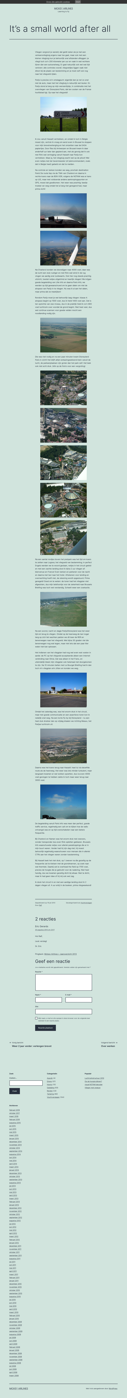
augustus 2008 (15, 1363)
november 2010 (15, 1287)
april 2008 (13, 1372)
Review (50, 1091)
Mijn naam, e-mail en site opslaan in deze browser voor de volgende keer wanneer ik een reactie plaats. (64, 1019)
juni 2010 (12, 1303)
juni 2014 (12, 1157)
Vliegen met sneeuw (93, 1088)
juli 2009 (12, 1338)
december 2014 (15, 1142)
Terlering (50, 1094)
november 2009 (15, 1325)
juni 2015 (12, 1129)
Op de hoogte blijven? (93, 1081)
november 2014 (15, 1145)
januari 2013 (14, 1205)
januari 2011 (14, 1281)
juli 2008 (12, 1366)
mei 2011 (12, 1268)
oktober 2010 (14, 1290)
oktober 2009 (14, 1328)
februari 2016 (14, 1119)
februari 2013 (14, 1202)
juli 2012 (12, 1224)
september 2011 (15, 1255)
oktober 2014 (14, 1148)
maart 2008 (14, 1376)
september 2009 (15, 1331)
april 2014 (13, 1164)
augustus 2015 (15, 1123)
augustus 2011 (14, 1259)
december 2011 (15, 1246)
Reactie (38, 972)
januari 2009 (14, 1350)
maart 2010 (13, 1312)
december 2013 (15, 1173)
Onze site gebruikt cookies (58, 2)
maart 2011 (13, 1274)
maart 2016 (13, 1116)
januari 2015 (14, 1139)
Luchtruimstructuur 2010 (94, 1078)
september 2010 (15, 1293)
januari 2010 (14, 1319)
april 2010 (13, 1309)
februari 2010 (14, 1315)
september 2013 (15, 1180)
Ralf (40, 905)
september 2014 (15, 1151)
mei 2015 (12, 1132)
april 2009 (13, 1344)
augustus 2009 (15, 1334)
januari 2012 (14, 1243)
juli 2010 (12, 1300)
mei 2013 (12, 1192)
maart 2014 (13, 1167)
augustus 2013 (15, 1183)
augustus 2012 (15, 1221)
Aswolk (50, 1078)
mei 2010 (12, 1306)
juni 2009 (13, 1341)
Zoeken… (13, 1078)
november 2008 (15, 1357)
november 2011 (15, 1249)
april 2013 (13, 1195)
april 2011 (13, 1271)
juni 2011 (12, 1265)
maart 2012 (13, 1236)
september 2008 (15, 1360)
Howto (49, 1085)
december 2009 (15, 1322)
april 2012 (13, 1233)
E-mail (68, 995)
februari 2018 (14, 1110)
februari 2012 (14, 1240)
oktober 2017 (14, 1113)
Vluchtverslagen (86, 903)
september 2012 (15, 1217)
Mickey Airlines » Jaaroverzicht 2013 (60, 954)
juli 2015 (12, 1126)
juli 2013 (12, 1186)
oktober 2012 (14, 1214)
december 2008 (15, 1353)
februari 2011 (14, 1278)
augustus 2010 (15, 1297)
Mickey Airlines (63, 8)
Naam (38, 995)
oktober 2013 (14, 1176)
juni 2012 (12, 1227)
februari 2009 (14, 1347)
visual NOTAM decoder (94, 1085)
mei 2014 (12, 1161)
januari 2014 (14, 1170)
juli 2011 (12, 1262)
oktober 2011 (14, 1252)
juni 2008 (13, 1369)
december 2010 (15, 1284)
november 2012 (15, 1211)
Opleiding (50, 1088)
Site (36, 1006)
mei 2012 (12, 1230)
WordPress (113, 1388)
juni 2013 (12, 1189)
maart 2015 (13, 1135)
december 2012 (15, 1208)
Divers (49, 1081)
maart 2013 (13, 1199)
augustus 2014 (15, 1154)
